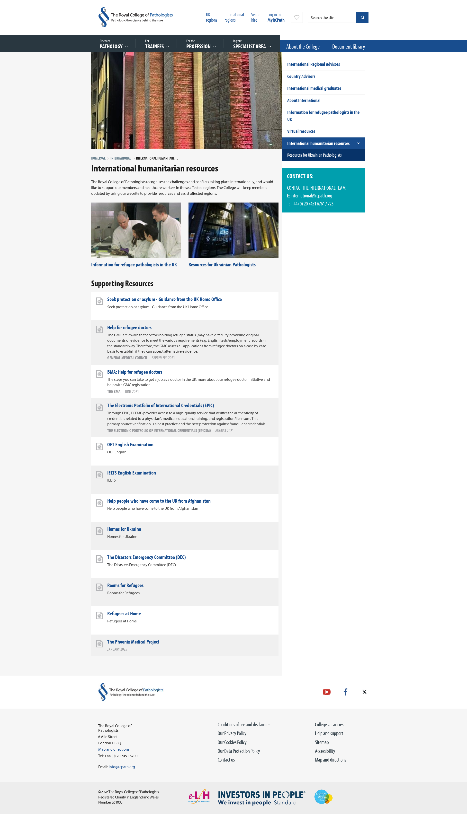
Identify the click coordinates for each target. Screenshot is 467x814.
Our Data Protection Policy (239, 750)
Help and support (329, 733)
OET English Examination (130, 444)
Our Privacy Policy (232, 733)
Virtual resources (301, 131)
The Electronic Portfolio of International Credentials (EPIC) (160, 405)
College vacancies (329, 724)
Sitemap (322, 742)
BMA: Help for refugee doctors (134, 371)
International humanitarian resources (318, 143)
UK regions (211, 17)
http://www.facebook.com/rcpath (345, 692)
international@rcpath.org (311, 195)
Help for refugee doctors (129, 327)
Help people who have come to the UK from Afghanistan (159, 500)
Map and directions (330, 759)
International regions (234, 17)
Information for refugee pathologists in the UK (134, 264)
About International (304, 100)
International (120, 158)
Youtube (327, 692)
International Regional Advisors (313, 64)
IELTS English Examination (131, 472)
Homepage (98, 158)
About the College (303, 46)
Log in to (276, 17)
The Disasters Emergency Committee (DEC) (146, 557)
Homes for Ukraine (124, 529)
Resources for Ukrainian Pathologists (222, 264)
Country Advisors (301, 76)
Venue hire (255, 17)
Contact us (226, 759)
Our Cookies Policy (232, 742)
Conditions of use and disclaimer (244, 724)
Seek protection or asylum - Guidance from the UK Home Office (164, 299)
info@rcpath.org (122, 766)
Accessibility (325, 750)
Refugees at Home (124, 613)
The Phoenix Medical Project (133, 641)
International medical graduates (314, 88)
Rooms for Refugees (125, 585)
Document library (348, 46)
